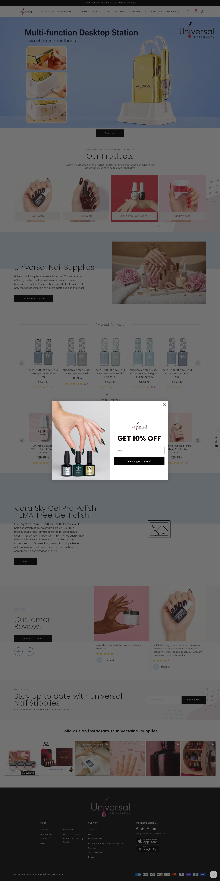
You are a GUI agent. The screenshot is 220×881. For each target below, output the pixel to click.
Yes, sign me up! (139, 461)
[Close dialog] (164, 404)
